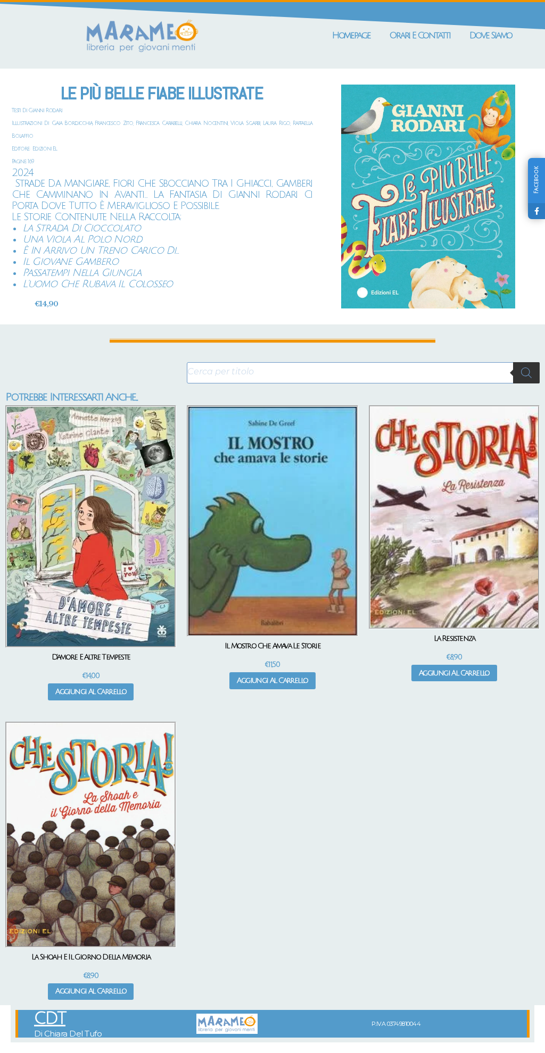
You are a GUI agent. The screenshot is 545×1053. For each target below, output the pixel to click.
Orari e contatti (420, 35)
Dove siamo (490, 35)
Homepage (351, 35)
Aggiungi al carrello (90, 692)
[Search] (526, 372)
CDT (49, 1018)
